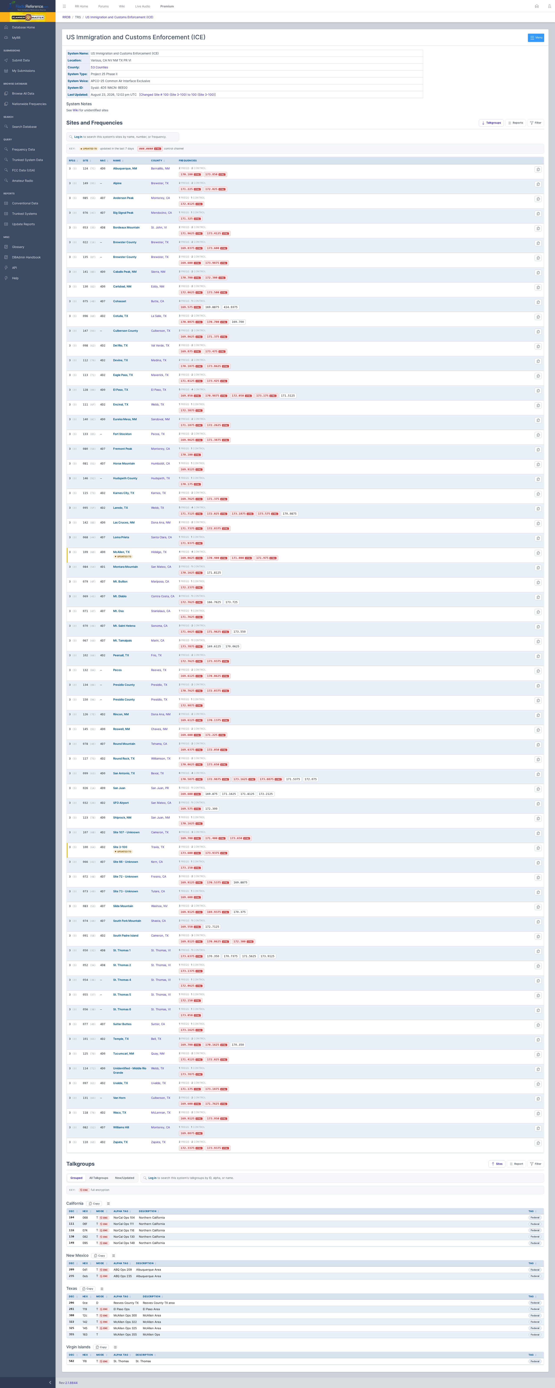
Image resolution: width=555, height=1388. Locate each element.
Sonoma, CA (159, 625)
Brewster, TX (159, 183)
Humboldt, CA (160, 463)
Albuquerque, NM (125, 168)
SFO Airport (121, 802)
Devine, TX (120, 360)
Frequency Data (23, 149)
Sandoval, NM (160, 419)
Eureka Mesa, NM (125, 419)
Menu (538, 37)
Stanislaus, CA (160, 611)
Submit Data (21, 60)
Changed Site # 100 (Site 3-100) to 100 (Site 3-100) (177, 94)
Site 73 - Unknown (125, 891)
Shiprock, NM (122, 817)
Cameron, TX (159, 832)
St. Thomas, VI (161, 950)
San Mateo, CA (161, 566)
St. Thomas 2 (122, 965)
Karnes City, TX (123, 493)
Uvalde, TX (120, 1083)
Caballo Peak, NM (125, 271)
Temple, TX (121, 1038)
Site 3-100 (120, 847)
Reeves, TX (158, 670)
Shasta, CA (158, 920)
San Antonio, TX (124, 773)
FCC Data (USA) (23, 170)
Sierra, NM (158, 271)
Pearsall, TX (121, 655)
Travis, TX (157, 847)
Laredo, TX (120, 507)
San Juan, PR (160, 788)
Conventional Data (25, 203)
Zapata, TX (120, 1142)
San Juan (119, 788)
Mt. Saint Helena (124, 625)
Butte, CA (157, 301)
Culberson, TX (160, 330)
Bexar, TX (157, 773)
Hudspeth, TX (160, 478)
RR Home (81, 6)
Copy (96, 1203)
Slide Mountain (123, 906)
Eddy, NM (157, 286)
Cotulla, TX (120, 316)
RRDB (66, 17)
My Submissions (23, 70)
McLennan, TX (160, 1112)
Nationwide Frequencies (29, 104)
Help (15, 278)
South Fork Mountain (127, 920)
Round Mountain (124, 743)
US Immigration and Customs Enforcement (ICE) (119, 17)
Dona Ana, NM (161, 522)
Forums (103, 6)
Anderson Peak (123, 198)
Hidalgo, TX (158, 552)
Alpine (117, 183)
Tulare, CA (158, 891)
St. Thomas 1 (122, 950)
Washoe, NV (159, 906)
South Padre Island (125, 935)
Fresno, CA (158, 876)
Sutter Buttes (122, 1024)
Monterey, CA (160, 198)
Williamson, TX (160, 758)
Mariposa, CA (160, 581)
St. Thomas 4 (122, 979)
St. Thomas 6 (122, 1009)
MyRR (16, 37)
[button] (536, 6)
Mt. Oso (118, 611)
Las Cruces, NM (124, 522)
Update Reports (23, 224)
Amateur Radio (22, 180)
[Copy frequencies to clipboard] (538, 169)
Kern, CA (157, 861)
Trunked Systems (24, 213)
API (14, 267)
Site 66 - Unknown (125, 861)
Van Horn (119, 1097)
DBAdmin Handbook (26, 257)
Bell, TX (156, 1038)
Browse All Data (23, 93)
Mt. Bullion (120, 581)
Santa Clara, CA (161, 537)
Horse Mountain (124, 463)
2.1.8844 (71, 1383)
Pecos (117, 670)
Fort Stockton (122, 434)
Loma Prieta (121, 537)
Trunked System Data (27, 160)
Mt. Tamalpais (122, 640)
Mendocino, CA (161, 212)
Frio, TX (156, 655)
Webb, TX (157, 404)
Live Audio (142, 6)
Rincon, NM (121, 714)
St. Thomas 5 (122, 994)
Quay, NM (158, 1053)
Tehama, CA (159, 743)
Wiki (122, 6)
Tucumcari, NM (123, 1053)
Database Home (23, 27)
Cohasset (119, 301)
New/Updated (124, 1178)
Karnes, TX (158, 493)
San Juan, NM (160, 817)
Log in (78, 136)
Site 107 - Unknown (126, 832)
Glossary (18, 247)
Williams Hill (121, 1127)
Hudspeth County (125, 478)
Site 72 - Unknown (125, 876)
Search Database (24, 126)
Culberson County (125, 330)
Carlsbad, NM (122, 286)
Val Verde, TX (160, 345)
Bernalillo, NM (160, 168)
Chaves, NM (159, 729)
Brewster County (124, 242)
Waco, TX (119, 1112)
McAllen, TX (121, 552)
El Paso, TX (120, 389)
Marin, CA (157, 640)
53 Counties (99, 67)
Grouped (76, 1178)
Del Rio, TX (120, 345)
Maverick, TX (159, 375)
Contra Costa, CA (163, 596)
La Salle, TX (158, 316)
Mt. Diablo (120, 596)
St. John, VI (159, 227)
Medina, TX (158, 360)
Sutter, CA (158, 1024)
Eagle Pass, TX (123, 375)
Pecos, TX (158, 434)
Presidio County (124, 684)
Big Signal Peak (123, 212)
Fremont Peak (122, 448)
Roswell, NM (121, 729)
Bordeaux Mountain (126, 227)
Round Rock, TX (124, 758)
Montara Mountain (125, 566)
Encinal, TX (120, 404)
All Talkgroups (98, 1178)
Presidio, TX (159, 684)
